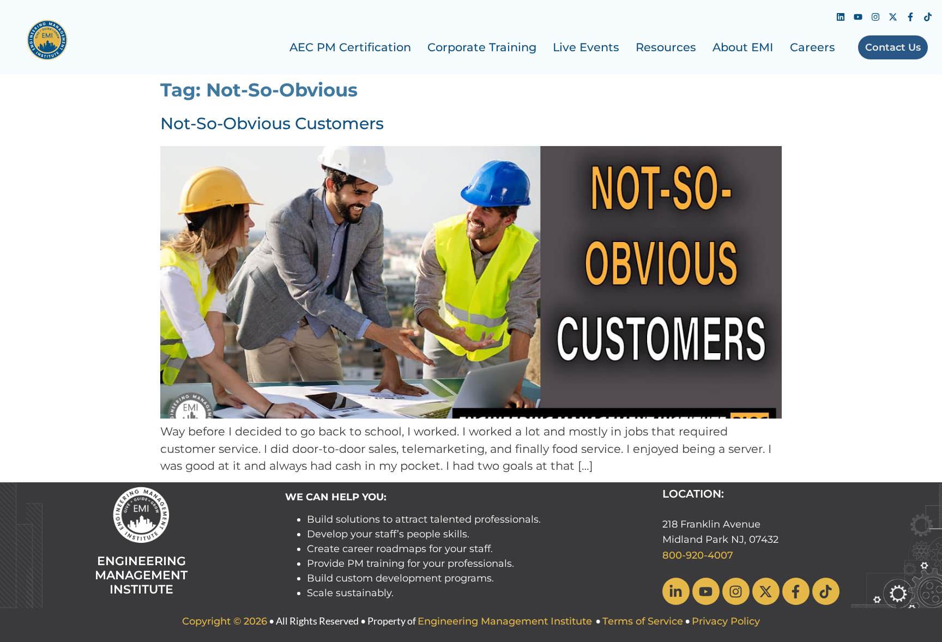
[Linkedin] (840, 17)
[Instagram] (875, 17)
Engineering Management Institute (505, 621)
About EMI (743, 47)
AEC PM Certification (350, 47)
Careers (812, 47)
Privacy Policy (726, 621)
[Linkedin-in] (676, 591)
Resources (666, 47)
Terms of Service (642, 621)
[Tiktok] (928, 17)
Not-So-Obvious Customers (272, 123)
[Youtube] (858, 17)
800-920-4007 (697, 555)
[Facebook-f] (910, 17)
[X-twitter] (893, 17)
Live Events (586, 47)
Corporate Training (481, 47)
